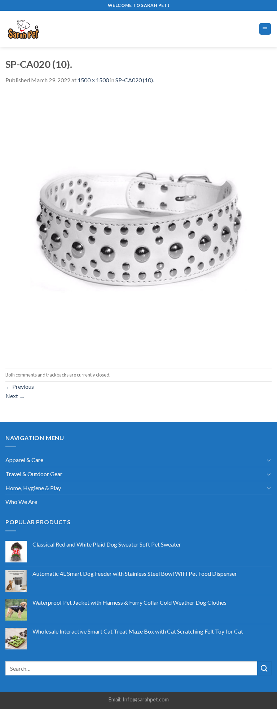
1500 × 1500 (93, 80)
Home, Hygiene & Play (33, 487)
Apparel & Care (24, 459)
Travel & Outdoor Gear (33, 473)
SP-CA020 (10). (134, 80)
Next (15, 395)
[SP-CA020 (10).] (138, 225)
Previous (19, 386)
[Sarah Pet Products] (35, 29)
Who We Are (21, 501)
